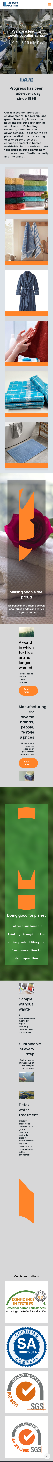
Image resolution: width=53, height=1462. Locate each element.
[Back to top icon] (47, 1456)
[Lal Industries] (10, 4)
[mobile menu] (49, 4)
